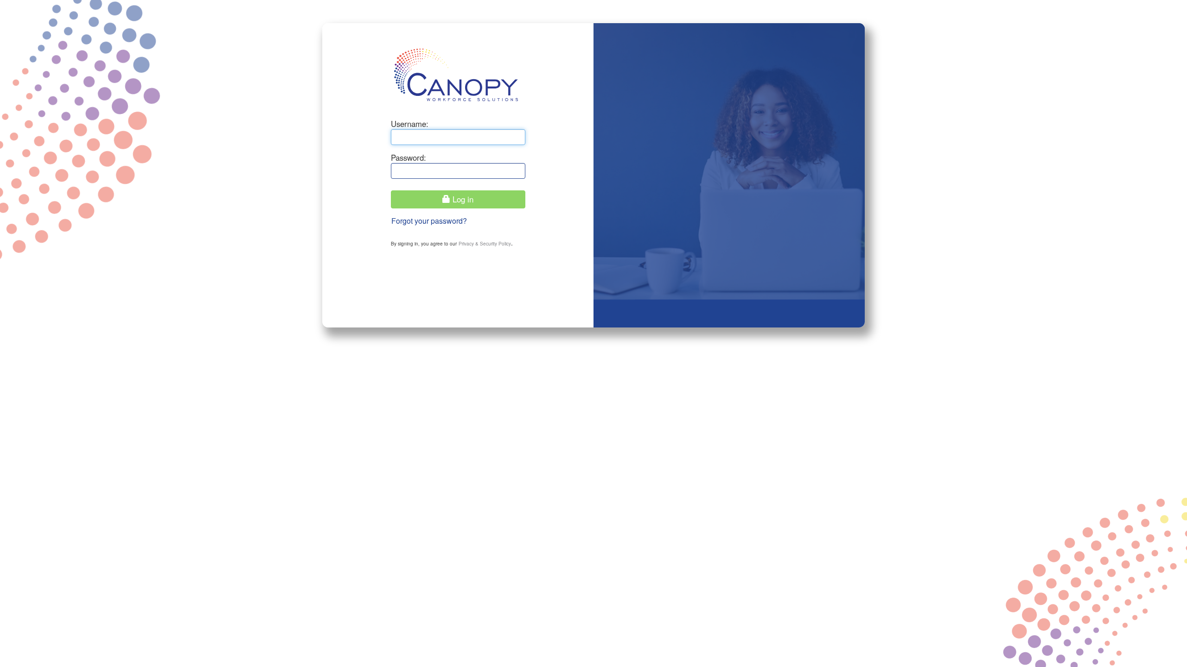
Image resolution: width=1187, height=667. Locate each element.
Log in (461, 199)
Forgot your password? (429, 220)
